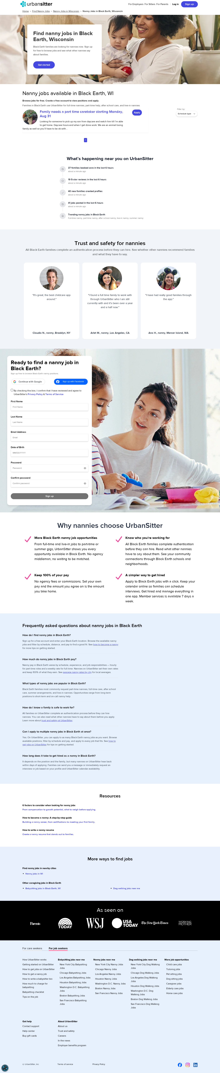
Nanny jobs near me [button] (104, 959)
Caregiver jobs (173, 983)
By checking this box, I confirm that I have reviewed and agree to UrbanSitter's (47, 392)
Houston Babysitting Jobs (73, 982)
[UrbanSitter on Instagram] (186, 1064)
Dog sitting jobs (174, 978)
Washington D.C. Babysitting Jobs (74, 989)
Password (16, 462)
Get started (44, 64)
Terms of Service (54, 394)
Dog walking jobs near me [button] (143, 959)
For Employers (135, 4)
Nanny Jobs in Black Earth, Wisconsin (103, 11)
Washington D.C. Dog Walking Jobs (142, 992)
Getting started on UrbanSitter (38, 964)
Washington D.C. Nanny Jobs (110, 983)
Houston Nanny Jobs (106, 978)
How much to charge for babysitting (35, 985)
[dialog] (4, 1068)
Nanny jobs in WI (34, 873)
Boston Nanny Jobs (105, 988)
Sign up (189, 4)
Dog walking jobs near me (126, 888)
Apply (137, 112)
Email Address (18, 432)
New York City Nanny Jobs (109, 964)
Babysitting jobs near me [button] (71, 959)
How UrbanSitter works (34, 959)
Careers (62, 1035)
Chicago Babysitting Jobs (73, 972)
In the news (64, 1040)
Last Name (16, 416)
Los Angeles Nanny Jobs (108, 974)
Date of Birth (17, 447)
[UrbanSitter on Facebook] (178, 1064)
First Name (17, 401)
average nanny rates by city (77, 672)
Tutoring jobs (173, 969)
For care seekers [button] (32, 948)
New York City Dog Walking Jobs (145, 966)
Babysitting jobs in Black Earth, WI (43, 888)
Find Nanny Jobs (41, 11)
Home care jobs (174, 993)
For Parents (162, 4)
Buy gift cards (29, 1035)
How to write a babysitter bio (37, 978)
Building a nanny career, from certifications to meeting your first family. (58, 822)
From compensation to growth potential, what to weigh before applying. (59, 809)
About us (62, 1026)
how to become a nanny (105, 644)
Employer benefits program (72, 1045)
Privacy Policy (35, 394)
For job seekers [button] (58, 948)
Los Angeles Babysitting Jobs (75, 977)
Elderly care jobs (174, 988)
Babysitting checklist (33, 992)
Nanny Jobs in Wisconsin (66, 11)
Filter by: (181, 109)
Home (25, 11)
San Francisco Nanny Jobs (109, 993)
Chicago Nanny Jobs (106, 969)
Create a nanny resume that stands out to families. (48, 834)
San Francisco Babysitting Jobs (73, 1002)
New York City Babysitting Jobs (73, 966)
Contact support (30, 1026)
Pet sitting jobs (174, 974)
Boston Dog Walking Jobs (144, 999)
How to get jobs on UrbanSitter (38, 969)
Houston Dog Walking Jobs (145, 986)
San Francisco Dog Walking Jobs (145, 1006)
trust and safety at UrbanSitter (56, 720)
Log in (175, 4)
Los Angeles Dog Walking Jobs (144, 979)
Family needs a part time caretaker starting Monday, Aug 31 (81, 113)
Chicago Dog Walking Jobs (145, 972)
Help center (28, 1031)
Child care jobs (174, 964)
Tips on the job (30, 996)
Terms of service (65, 1064)
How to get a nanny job (34, 974)
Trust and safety (66, 1031)
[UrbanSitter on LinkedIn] (194, 1064)
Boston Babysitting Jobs (72, 995)
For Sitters (150, 4)
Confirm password (20, 477)
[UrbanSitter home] (37, 4)
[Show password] (85, 468)
